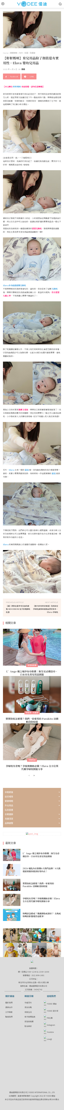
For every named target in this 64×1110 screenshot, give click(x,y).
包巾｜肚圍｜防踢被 (27, 53)
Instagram (51, 1025)
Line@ (49, 1039)
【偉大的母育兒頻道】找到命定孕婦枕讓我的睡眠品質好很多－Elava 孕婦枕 (45, 609)
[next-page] (34, 776)
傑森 (23, 69)
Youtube (50, 1032)
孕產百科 (28, 1002)
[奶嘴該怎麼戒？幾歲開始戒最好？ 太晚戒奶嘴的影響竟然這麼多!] (11, 915)
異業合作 (9, 1007)
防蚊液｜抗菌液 (32, 713)
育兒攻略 (28, 1007)
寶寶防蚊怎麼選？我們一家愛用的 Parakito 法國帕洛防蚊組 (32, 720)
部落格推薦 (32, 665)
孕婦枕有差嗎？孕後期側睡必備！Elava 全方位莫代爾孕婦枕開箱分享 (32, 767)
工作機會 (9, 1012)
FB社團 (50, 1018)
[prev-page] (29, 776)
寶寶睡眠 (13, 53)
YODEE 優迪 (52, 1003)
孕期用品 (32, 760)
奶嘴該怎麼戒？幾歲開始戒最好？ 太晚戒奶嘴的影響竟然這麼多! (42, 915)
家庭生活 (28, 1012)
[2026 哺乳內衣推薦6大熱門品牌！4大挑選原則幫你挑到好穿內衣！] (11, 870)
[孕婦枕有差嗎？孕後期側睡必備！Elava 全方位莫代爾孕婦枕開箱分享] (32, 741)
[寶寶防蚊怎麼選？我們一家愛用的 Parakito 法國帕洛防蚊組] (32, 694)
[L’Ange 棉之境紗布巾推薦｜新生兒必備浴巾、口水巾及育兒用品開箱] (32, 647)
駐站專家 (28, 1026)
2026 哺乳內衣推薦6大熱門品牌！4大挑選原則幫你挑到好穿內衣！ (41, 870)
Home (5, 53)
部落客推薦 (29, 1021)
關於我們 (9, 1002)
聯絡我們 (9, 1016)
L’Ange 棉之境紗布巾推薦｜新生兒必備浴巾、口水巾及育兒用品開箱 (32, 673)
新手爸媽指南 (30, 1016)
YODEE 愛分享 (52, 1011)
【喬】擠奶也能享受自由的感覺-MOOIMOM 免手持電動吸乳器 (18, 609)
